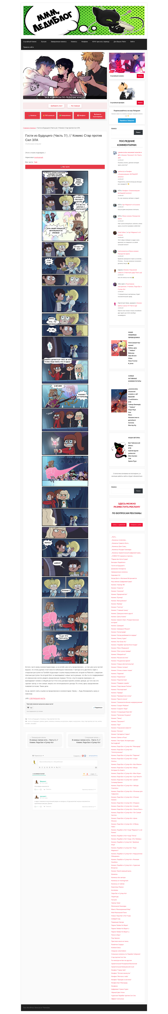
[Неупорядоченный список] (49, 767)
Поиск (138, 491)
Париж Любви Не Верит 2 (120, 928)
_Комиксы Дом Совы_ (119, 546)
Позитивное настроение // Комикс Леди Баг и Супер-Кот (130, 286)
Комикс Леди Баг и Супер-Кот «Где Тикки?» (126, 776)
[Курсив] (42, 767)
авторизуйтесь (93, 755)
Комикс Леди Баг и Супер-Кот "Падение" (125, 755)
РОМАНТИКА (116, 948)
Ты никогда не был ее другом (121, 960)
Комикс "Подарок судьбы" (120, 683)
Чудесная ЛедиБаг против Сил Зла (123, 995)
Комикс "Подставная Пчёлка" (121, 686)
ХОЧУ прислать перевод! (100, 41)
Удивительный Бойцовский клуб (122, 967)
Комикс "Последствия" (119, 689)
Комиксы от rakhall (117, 884)
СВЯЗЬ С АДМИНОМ (119, 525)
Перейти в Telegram (127, 120)
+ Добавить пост (56, 106)
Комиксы (74, 41)
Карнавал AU (115, 575)
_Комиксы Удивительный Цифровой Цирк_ (126, 553)
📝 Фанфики (81, 115)
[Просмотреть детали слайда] (65, 75)
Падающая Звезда (117, 922)
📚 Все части (64, 167)
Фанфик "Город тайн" (118, 970)
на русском (76, 721)
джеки (42, 721)
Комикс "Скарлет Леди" (119, 709)
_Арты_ (113, 537)
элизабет (33, 723)
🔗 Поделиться (97, 707)
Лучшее (43, 41)
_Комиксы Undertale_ (118, 540)
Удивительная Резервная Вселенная (124, 964)
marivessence (122, 251)
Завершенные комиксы (58, 41)
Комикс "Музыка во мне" (119, 657)
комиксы (51, 721)
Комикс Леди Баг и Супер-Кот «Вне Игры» (126, 773)
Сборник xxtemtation (118, 951)
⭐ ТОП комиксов (48, 115)
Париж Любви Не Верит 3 (120, 932)
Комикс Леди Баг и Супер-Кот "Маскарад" (126, 746)
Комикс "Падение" (117, 673)
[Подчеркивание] (44, 767)
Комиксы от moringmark (119, 880)
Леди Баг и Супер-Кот (119, 893)
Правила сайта (28, 47)
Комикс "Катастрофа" (118, 632)
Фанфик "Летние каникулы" (120, 973)
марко (71, 721)
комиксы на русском (61, 721)
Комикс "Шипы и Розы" (119, 737)
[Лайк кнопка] (28, 708)
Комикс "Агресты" (117, 588)
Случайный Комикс (30, 41)
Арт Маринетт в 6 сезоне (131, 205)
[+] (59, 767)
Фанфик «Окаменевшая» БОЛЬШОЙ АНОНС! (128, 174)
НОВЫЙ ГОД (115, 919)
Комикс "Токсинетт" (118, 721)
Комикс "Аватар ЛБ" (118, 585)
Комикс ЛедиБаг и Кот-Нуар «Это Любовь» (126, 839)
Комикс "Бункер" (117, 597)
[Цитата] (52, 767)
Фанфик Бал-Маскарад (119, 983)
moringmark (38, 157)
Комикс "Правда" (117, 693)
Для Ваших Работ (120, 41)
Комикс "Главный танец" (119, 610)
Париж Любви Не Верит (119, 925)
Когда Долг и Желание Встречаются (124, 578)
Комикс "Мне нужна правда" (121, 651)
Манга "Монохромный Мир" (121, 909)
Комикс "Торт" (116, 725)
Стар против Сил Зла (53, 719)
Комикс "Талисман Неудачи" (121, 715)
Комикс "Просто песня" (119, 699)
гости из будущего (33, 721)
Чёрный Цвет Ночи (118, 992)
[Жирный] (39, 767)
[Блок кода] (54, 767)
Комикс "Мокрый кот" (118, 654)
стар (82, 721)
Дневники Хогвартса (118, 569)
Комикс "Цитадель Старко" (120, 734)
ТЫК (35, 162)
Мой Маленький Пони (119, 912)
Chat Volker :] (122, 232)
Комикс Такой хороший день (121, 871)
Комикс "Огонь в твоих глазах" (121, 670)
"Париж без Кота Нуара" (119, 559)
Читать (140, 76)
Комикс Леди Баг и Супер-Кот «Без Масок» (126, 764)
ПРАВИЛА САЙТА (136, 525)
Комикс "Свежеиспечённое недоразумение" (127, 702)
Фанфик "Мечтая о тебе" (119, 976)
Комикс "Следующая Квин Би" (121, 712)
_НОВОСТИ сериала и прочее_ (122, 556)
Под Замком (115, 938)
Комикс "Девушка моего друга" (122, 613)
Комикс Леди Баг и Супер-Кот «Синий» (125, 806)
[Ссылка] (57, 767)
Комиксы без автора (118, 877)
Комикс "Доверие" (117, 625)
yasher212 (121, 171)
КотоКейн (114, 890)
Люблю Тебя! (115, 903)
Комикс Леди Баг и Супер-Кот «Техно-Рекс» (127, 809)
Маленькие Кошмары (118, 906)
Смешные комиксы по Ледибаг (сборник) (125, 954)
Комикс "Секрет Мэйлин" (120, 705)
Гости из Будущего (34, 719)
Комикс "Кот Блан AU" (118, 641)
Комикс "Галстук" (117, 607)
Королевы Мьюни (117, 887)
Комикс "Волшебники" (119, 601)
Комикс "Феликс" (117, 731)
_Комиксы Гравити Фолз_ (120, 543)
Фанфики (84, 41)
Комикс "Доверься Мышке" (120, 629)
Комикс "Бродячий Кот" (119, 594)
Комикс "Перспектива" (119, 680)
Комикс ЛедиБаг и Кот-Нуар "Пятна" (123, 836)
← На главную (74, 106)
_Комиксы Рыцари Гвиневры (121, 549)
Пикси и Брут (115, 935)
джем (46, 721)
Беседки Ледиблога (118, 562)
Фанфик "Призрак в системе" (121, 980)
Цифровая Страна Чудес (119, 989)
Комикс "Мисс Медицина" (120, 648)
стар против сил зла (90, 721)
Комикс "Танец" (116, 718)
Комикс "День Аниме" (118, 616)
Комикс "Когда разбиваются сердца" (124, 635)
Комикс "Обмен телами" (119, 667)
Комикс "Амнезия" (117, 591)
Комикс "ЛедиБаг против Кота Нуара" (124, 645)
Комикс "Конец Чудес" (119, 638)
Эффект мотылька (117, 999)
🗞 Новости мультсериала (97, 115)
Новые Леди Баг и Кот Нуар (121, 916)
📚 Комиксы (32, 115)
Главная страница (29, 128)
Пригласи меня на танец (119, 941)
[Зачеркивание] (47, 767)
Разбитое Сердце (117, 944)
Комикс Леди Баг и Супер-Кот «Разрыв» (125, 803)
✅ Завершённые (65, 115)
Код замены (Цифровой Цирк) (121, 581)
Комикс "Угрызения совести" (121, 728)
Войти (132, 41)
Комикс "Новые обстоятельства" (122, 664)
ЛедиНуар (114, 896)
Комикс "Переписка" (118, 677)
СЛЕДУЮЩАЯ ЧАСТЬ (37, 698)
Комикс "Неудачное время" (120, 661)
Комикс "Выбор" (116, 604)
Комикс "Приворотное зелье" (121, 696)
